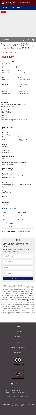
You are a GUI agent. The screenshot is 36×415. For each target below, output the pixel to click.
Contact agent (6, 39)
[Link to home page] (10, 3)
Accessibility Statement (12, 397)
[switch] (23, 40)
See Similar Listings (9, 67)
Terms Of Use (11, 396)
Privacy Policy (23, 396)
